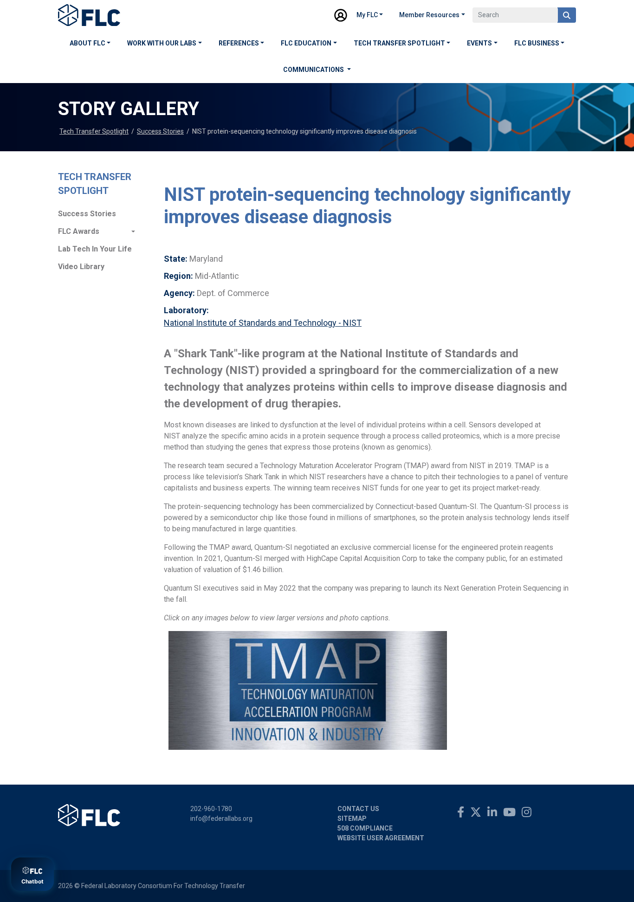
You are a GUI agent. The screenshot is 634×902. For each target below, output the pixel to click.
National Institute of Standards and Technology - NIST (263, 323)
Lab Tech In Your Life (95, 249)
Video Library (81, 266)
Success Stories (160, 131)
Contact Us (358, 808)
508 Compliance (365, 828)
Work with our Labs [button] (161, 43)
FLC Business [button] (536, 43)
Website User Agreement (380, 838)
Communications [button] (314, 69)
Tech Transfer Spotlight (94, 131)
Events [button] (479, 43)
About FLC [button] (87, 43)
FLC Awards (78, 231)
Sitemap (352, 818)
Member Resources (429, 15)
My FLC (367, 15)
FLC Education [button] (306, 43)
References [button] (239, 43)
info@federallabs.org (221, 818)
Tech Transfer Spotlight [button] (399, 43)
